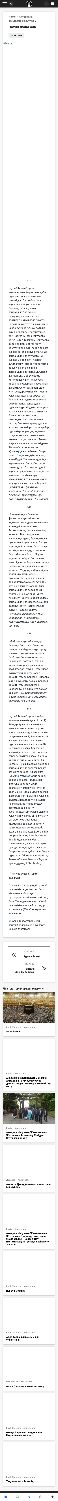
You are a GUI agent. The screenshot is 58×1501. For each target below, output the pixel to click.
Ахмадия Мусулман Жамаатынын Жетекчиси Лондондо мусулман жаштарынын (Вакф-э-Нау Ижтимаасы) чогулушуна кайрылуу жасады (27, 1239)
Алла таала (29, 1027)
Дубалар (11, 1180)
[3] (10, 921)
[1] (10, 873)
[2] (10, 885)
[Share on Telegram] (29, 1497)
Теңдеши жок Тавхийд (20, 1481)
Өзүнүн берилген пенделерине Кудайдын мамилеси (24, 1434)
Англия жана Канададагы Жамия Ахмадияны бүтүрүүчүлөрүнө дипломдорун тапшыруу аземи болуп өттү (28, 1081)
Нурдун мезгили (15, 1290)
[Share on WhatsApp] (17, 1497)
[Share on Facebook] (6, 1497)
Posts (9, 1073)
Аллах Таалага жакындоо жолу (25, 1386)
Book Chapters (13, 1027)
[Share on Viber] (40, 1497)
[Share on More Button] (52, 1497)
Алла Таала (13, 1031)
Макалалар (12, 1381)
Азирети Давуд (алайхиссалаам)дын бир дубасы (28, 1186)
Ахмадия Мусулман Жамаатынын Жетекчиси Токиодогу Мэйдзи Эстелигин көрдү (26, 1135)
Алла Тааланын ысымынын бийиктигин (22, 1338)
